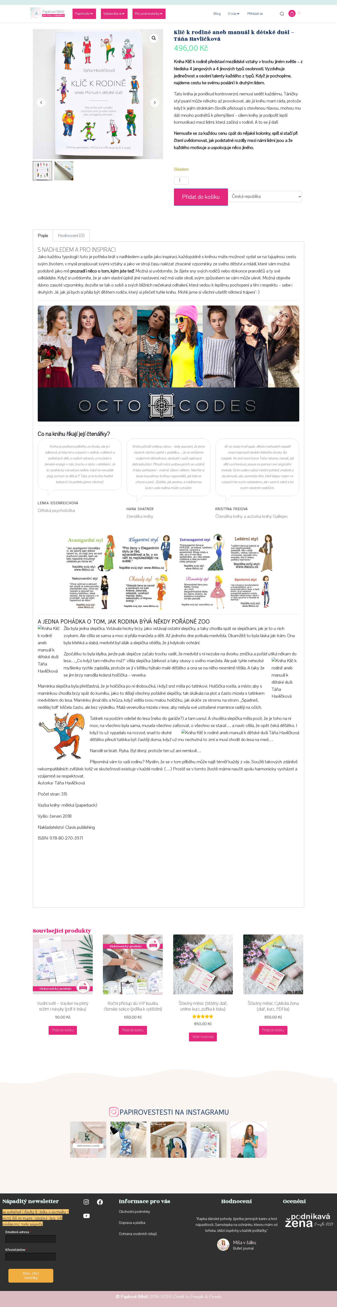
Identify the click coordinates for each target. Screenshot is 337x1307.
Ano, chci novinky (31, 1275)
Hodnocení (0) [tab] (71, 236)
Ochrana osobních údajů (138, 1233)
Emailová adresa (17, 1232)
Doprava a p (128, 1222)
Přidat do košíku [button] (63, 1030)
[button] (154, 38)
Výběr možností (203, 1037)
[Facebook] (100, 1202)
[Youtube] (86, 1216)
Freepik (197, 1297)
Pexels (215, 1297)
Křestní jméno (15, 1250)
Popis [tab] (43, 236)
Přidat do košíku (201, 197)
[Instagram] (86, 1202)
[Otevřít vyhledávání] (282, 14)
